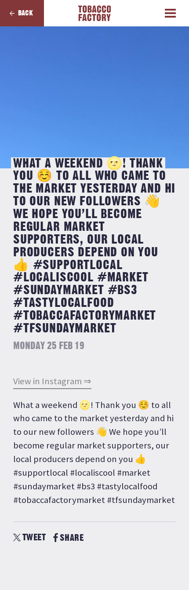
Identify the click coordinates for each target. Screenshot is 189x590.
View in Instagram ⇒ (52, 381)
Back (25, 13)
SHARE (72, 538)
